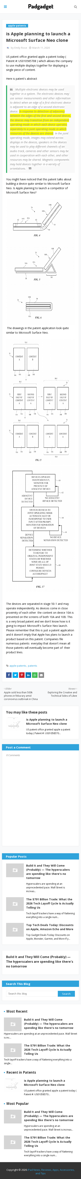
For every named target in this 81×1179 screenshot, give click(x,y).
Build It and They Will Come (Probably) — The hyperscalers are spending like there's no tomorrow (48, 872)
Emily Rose (20, 47)
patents (32, 665)
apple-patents (17, 665)
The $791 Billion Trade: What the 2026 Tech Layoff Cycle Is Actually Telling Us (50, 903)
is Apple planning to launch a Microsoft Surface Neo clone (44, 1083)
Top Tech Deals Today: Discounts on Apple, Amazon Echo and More (50, 927)
